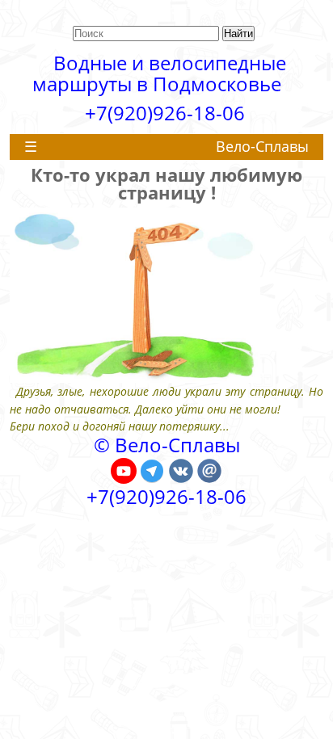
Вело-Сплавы (262, 146)
